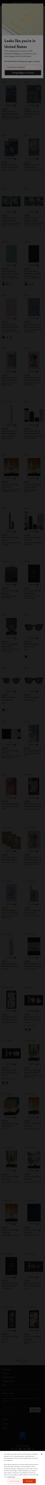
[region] (22, 1468)
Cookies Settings (14, 1481)
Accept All (29, 1481)
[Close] (41, 1454)
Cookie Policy (11, 1477)
